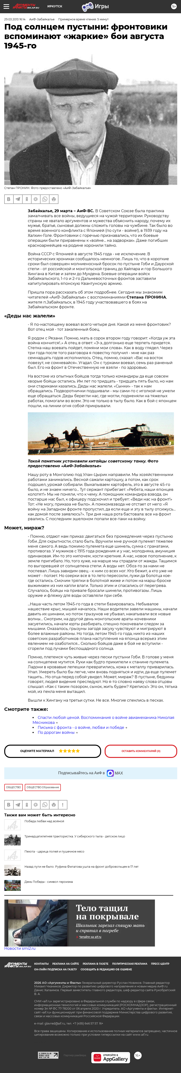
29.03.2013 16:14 (14, 19)
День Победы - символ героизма (49, 882)
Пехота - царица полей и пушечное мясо (54, 851)
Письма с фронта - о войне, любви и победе (81, 727)
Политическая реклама (129, 963)
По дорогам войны (56, 732)
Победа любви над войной (44, 821)
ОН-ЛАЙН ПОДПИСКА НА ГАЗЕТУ (55, 969)
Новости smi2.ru (20, 948)
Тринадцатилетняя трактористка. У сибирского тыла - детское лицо (75, 836)
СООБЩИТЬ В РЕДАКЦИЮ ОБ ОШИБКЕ (106, 969)
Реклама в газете (95, 963)
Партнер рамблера (75, 1055)
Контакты (41, 963)
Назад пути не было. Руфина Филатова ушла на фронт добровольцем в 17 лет (82, 866)
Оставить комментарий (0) (141, 751)
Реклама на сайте (65, 963)
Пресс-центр (160, 963)
